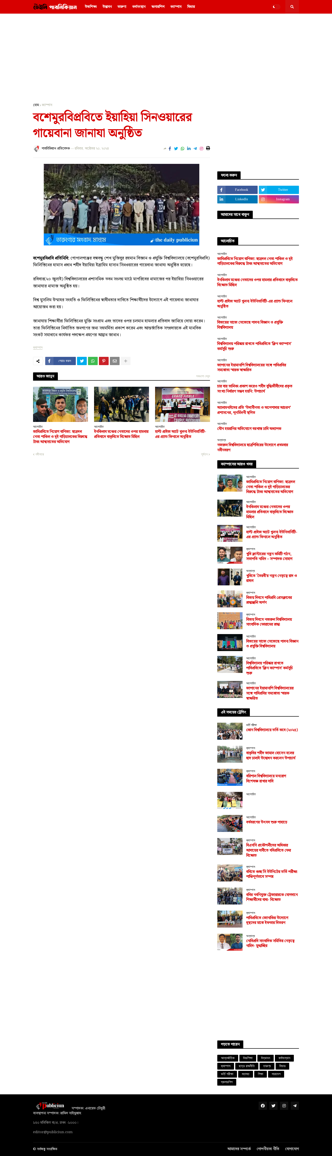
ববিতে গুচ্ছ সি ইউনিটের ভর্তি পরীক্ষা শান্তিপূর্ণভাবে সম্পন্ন (271, 875)
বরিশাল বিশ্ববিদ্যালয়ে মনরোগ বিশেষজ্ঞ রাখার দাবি (266, 779)
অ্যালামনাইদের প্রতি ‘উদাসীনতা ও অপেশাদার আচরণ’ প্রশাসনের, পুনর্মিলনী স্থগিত (254, 410)
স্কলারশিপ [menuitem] (158, 7)
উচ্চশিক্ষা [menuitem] (91, 7)
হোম (36, 105)
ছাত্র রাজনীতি (247, 1066)
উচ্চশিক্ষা (248, 1058)
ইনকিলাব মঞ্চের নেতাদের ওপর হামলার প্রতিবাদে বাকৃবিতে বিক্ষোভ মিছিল (121, 434)
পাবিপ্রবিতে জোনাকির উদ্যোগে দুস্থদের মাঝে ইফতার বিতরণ (267, 921)
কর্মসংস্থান (284, 1058)
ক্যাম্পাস (47, 105)
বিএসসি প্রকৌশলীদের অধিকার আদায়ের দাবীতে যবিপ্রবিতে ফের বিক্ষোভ (268, 850)
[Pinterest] (104, 361)
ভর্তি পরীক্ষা (227, 1074)
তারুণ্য (267, 1066)
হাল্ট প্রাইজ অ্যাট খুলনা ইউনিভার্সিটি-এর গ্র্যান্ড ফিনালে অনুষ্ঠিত (180, 434)
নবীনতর (39, 454)
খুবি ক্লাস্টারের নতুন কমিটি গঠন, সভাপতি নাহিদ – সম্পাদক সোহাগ (269, 557)
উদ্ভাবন (265, 1058)
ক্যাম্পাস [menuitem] (176, 7)
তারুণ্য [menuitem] (122, 7)
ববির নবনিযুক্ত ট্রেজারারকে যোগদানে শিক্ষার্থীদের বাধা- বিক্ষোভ (272, 898)
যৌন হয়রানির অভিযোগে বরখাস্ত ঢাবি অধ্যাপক (249, 429)
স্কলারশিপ (227, 1082)
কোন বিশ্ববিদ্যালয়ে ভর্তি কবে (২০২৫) (272, 730)
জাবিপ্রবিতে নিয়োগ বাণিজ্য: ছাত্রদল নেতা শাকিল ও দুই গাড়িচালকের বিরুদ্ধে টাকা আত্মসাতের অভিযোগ (60, 436)
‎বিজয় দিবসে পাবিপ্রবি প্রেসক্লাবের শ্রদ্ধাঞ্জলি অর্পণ (269, 600)
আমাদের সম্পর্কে (239, 1149)
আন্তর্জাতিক (228, 1058)
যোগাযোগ (292, 1149)
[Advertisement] (166, 55)
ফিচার (282, 1066)
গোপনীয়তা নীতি (268, 1149)
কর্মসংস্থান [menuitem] (139, 7)
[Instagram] (201, 149)
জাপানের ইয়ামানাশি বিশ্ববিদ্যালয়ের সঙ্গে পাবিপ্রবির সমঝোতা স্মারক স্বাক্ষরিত (251, 368)
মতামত (245, 1074)
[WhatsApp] (182, 149)
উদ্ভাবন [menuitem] (107, 7)
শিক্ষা (260, 1074)
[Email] (115, 361)
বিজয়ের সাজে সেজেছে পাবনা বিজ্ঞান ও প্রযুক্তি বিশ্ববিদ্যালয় (250, 325)
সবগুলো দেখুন (203, 376)
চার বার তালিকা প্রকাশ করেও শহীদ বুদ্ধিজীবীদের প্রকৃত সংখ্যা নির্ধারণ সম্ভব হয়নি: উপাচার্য (254, 389)
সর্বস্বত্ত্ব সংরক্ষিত (47, 1149)
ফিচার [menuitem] (191, 7)
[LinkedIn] (189, 149)
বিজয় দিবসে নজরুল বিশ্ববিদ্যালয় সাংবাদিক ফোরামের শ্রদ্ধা (269, 622)
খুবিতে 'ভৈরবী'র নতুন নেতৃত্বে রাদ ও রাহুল (271, 579)
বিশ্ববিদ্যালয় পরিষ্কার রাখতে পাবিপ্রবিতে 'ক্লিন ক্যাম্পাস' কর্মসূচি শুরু (254, 347)
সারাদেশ (276, 1074)
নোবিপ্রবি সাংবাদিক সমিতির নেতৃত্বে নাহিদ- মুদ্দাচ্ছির (270, 944)
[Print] (208, 148)
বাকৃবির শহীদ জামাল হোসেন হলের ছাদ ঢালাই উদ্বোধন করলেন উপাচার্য (270, 756)
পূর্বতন (204, 454)
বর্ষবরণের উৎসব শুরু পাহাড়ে (266, 822)
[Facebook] (170, 149)
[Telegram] (195, 149)
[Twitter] (176, 149)
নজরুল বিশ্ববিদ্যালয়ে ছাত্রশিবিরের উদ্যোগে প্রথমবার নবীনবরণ (252, 448)
